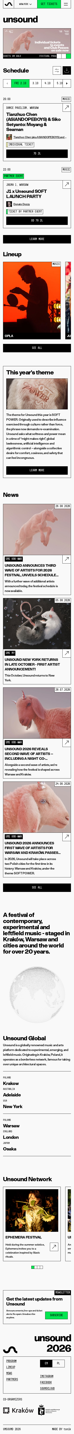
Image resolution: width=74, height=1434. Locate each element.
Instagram (46, 1376)
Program (11, 1361)
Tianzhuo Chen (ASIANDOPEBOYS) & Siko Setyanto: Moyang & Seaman (33, 122)
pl (58, 1363)
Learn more (37, 470)
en (46, 1363)
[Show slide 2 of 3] (63, 56)
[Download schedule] (67, 70)
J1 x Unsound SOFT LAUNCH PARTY (26, 194)
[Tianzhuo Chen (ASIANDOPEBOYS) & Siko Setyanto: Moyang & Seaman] (67, 107)
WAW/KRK (23, 4)
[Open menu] (66, 4)
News (9, 1373)
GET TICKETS (49, 4)
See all (37, 348)
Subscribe (56, 1315)
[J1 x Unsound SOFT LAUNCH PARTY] (67, 184)
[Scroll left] (7, 83)
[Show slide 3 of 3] (68, 56)
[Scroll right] (67, 83)
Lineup (10, 1367)
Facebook (46, 1382)
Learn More (37, 239)
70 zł (37, 153)
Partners (12, 1379)
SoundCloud (47, 1388)
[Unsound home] (8, 4)
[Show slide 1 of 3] (59, 56)
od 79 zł (37, 220)
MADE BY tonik (61, 1429)
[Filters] (57, 70)
